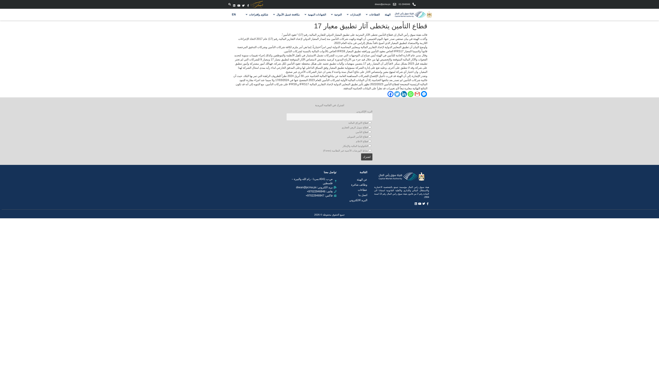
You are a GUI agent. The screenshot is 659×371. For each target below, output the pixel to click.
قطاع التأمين (362, 132)
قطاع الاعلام (362, 141)
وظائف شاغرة (359, 184)
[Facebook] (391, 94)
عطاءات (362, 189)
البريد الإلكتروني (364, 111)
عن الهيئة (362, 179)
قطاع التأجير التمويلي (358, 136)
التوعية (338, 14)
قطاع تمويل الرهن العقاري (355, 127)
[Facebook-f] (248, 5)
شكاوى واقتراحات (258, 14)
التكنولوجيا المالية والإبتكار (356, 146)
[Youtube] (238, 5)
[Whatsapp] (411, 94)
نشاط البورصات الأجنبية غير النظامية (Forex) (346, 150)
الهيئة (388, 14)
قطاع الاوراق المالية (358, 122)
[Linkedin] (234, 5)
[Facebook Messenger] (424, 94)
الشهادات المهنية (317, 14)
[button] (229, 4)
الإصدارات (355, 14)
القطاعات (374, 14)
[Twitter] (243, 5)
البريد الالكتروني (358, 200)
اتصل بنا (362, 195)
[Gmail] (417, 94)
